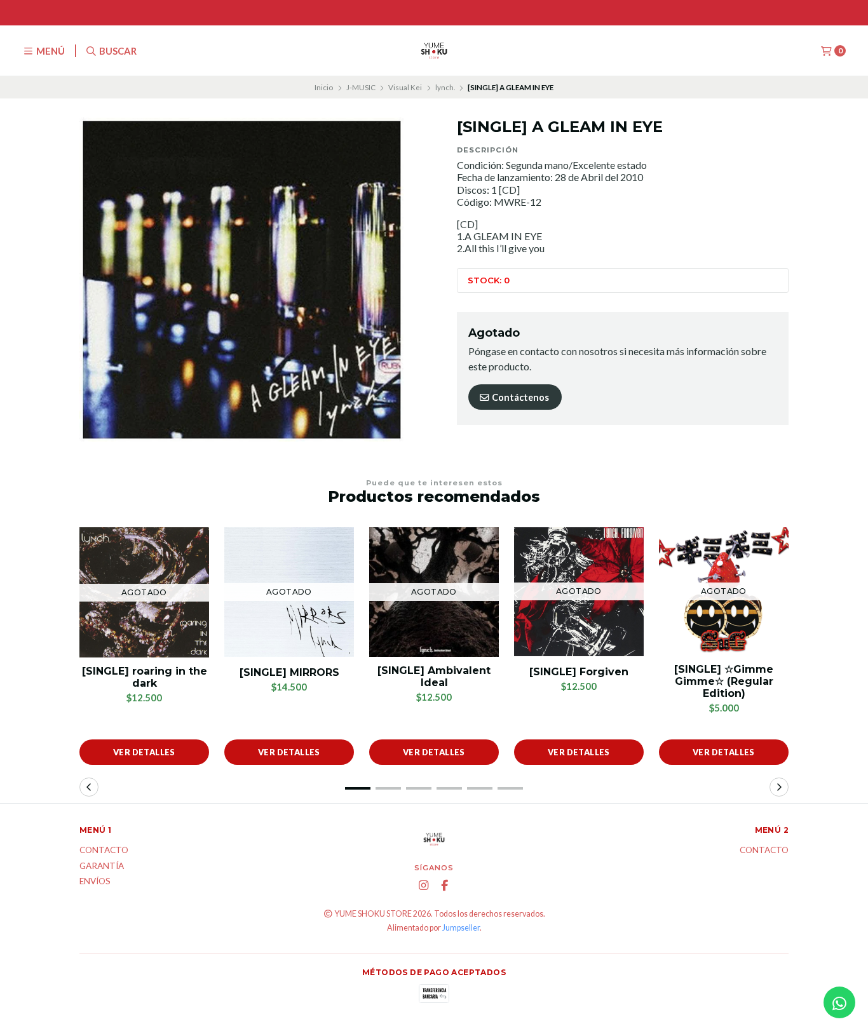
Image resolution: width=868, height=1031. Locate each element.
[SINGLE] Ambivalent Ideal (434, 676)
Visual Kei (405, 87)
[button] (357, 788)
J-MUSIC (361, 87)
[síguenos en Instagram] (424, 885)
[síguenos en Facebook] (445, 885)
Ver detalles (144, 752)
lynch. (445, 87)
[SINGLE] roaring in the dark (144, 677)
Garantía (101, 866)
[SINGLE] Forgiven (578, 672)
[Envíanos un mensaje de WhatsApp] (839, 1002)
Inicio (324, 87)
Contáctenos (519, 397)
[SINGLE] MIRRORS (289, 672)
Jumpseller (461, 928)
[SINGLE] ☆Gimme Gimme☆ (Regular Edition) (723, 681)
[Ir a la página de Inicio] (434, 51)
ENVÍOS (95, 881)
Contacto (103, 850)
